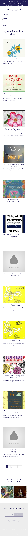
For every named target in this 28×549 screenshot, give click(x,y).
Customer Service (22, 529)
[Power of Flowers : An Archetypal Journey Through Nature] (14, 189)
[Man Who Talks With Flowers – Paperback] (14, 224)
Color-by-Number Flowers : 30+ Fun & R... (14, 130)
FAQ (20, 527)
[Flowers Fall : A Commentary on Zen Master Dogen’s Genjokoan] (14, 400)
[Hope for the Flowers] (14, 295)
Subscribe (18, 515)
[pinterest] (19, 520)
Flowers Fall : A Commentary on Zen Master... (14, 412)
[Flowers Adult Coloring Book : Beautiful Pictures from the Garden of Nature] (14, 365)
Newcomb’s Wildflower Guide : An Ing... (14, 451)
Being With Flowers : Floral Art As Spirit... (14, 165)
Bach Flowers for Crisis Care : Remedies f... (14, 95)
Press (12, 527)
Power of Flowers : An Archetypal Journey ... (14, 200)
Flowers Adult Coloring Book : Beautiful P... (14, 376)
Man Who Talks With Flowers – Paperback (14, 236)
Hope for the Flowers (14, 305)
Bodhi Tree (14, 9)
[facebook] (8, 520)
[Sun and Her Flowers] (14, 48)
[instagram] (14, 520)
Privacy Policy (4, 529)
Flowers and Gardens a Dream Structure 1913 (14, 274)
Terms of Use (13, 529)
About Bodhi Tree (5, 527)
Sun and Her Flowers (14, 59)
